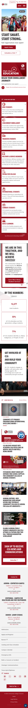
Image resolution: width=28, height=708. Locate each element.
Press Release (7, 443)
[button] (14, 236)
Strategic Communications (9, 665)
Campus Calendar (6, 650)
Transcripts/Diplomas (8, 670)
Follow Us (6, 673)
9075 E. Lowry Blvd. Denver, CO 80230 (14, 619)
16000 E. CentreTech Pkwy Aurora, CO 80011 (14, 587)
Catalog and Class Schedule (10, 645)
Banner (4, 640)
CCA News (6, 417)
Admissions (5, 629)
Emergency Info (6, 655)
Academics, (6, 526)
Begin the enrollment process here (16, 87)
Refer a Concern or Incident (10, 660)
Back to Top (13, 686)
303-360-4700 (22, 2)
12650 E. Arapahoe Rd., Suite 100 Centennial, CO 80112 (14, 604)
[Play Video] (14, 69)
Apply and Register (7, 634)
